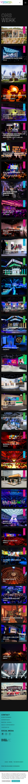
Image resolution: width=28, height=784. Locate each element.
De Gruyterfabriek (6, 717)
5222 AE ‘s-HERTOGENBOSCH (7, 724)
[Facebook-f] (9, 734)
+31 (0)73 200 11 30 (5, 727)
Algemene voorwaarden (14, 766)
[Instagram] (6, 734)
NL (20, 2)
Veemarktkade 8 (5, 719)
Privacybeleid (4, 766)
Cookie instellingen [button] (6, 781)
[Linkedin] (2, 734)
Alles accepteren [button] (15, 781)
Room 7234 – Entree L (6, 722)
